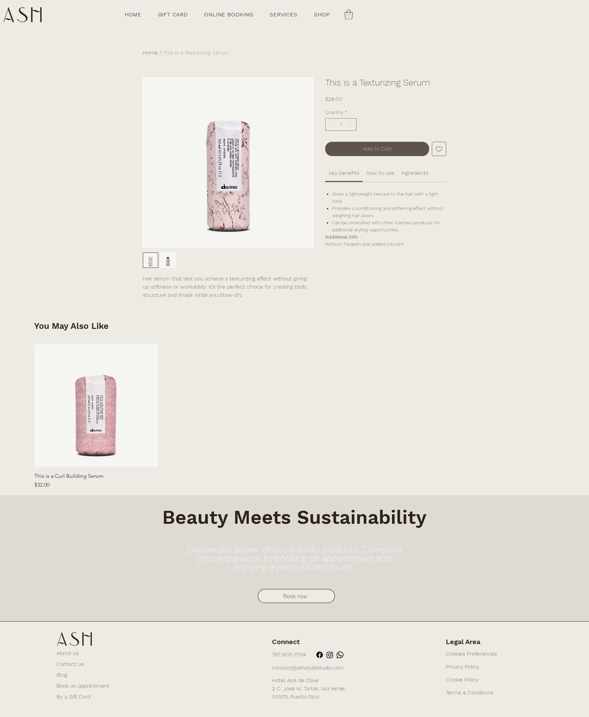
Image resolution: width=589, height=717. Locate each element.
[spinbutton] (341, 125)
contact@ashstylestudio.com (308, 668)
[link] (344, 173)
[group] (294, 417)
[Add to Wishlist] (439, 149)
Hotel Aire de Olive (295, 680)
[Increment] (351, 125)
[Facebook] (319, 655)
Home (150, 52)
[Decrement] (330, 125)
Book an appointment (83, 686)
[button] (349, 14)
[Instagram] (330, 655)
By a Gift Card (73, 696)
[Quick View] (95, 406)
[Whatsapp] (340, 655)
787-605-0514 (289, 654)
